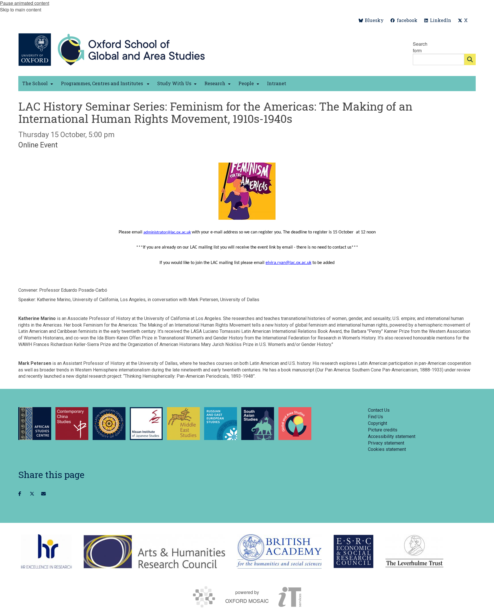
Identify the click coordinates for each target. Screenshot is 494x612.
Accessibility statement (391, 436)
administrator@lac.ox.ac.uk (167, 232)
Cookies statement (387, 449)
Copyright (377, 423)
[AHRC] (154, 551)
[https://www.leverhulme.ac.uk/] (414, 551)
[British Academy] (279, 551)
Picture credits (382, 430)
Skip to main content (20, 9)
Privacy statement (386, 443)
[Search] (470, 59)
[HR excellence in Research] (46, 551)
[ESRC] (353, 551)
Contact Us (379, 410)
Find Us (375, 416)
